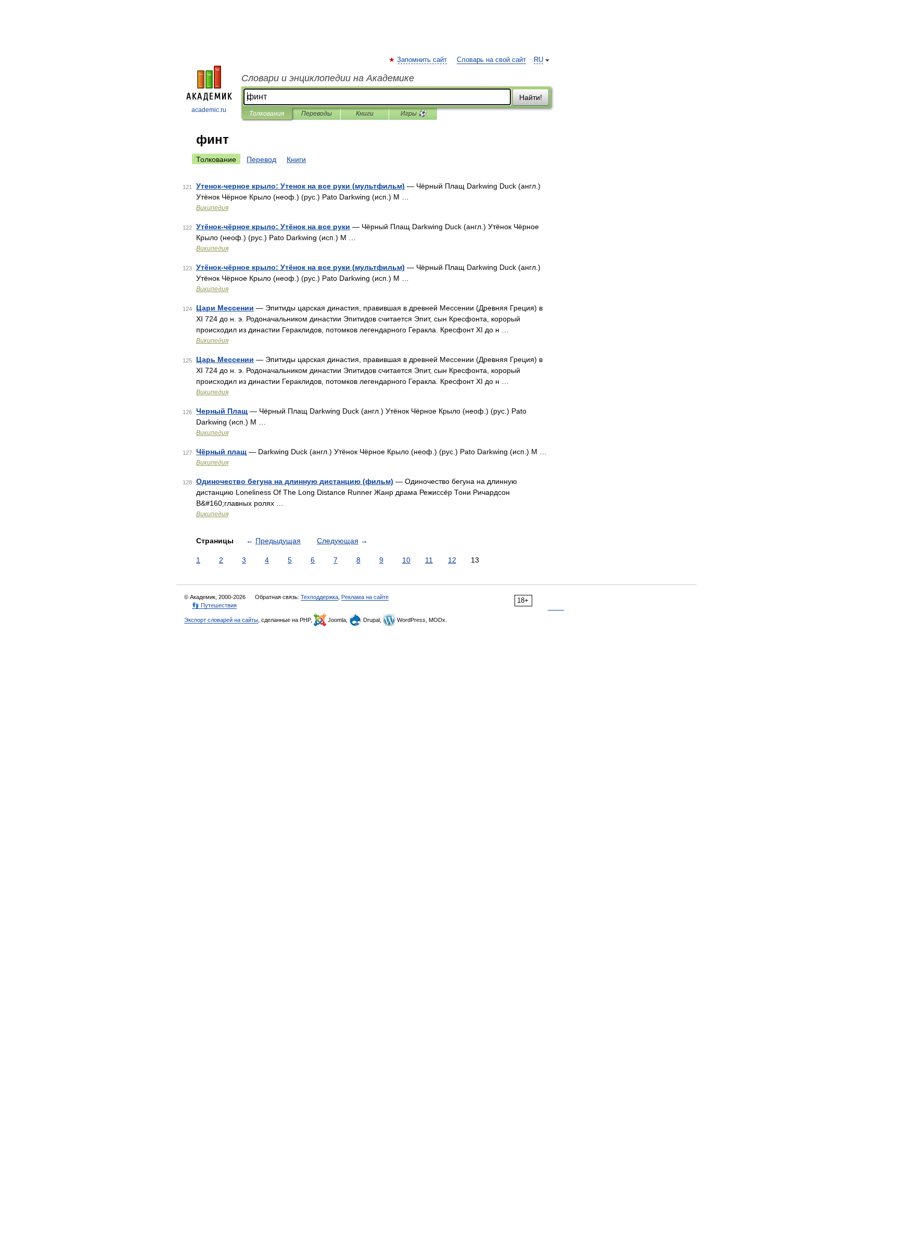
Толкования (266, 113)
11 (429, 560)
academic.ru (208, 110)
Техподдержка (319, 597)
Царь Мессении (225, 359)
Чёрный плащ (221, 451)
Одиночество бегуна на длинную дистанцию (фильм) (294, 481)
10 (406, 560)
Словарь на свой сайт (491, 60)
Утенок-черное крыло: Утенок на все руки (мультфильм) (300, 186)
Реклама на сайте (365, 597)
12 (452, 560)
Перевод (261, 159)
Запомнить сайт (422, 60)
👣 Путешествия (214, 605)
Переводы (316, 113)
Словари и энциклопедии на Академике (327, 78)
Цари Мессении (225, 308)
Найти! (530, 97)
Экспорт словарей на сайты (221, 620)
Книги (365, 113)
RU (538, 60)
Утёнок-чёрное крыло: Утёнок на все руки (273, 226)
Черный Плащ (222, 411)
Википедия (212, 207)
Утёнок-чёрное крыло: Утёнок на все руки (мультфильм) (300, 267)
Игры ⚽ (413, 113)
